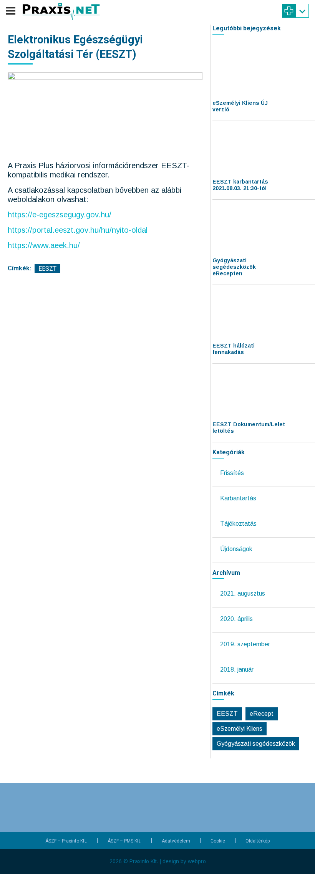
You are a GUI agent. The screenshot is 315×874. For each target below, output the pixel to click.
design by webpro (184, 861)
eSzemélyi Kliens (239, 728)
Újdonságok (236, 549)
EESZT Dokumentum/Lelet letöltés (248, 427)
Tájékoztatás (238, 523)
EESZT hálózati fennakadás (233, 349)
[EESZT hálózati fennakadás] (241, 314)
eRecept (262, 713)
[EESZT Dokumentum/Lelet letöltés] (241, 392)
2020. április (236, 619)
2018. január (237, 669)
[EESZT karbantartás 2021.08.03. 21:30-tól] (241, 150)
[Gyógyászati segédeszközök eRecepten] (241, 228)
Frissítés (232, 473)
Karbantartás (238, 498)
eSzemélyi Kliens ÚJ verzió (240, 106)
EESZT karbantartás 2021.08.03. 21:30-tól (240, 185)
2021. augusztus (242, 593)
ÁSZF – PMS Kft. (124, 841)
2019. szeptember (245, 644)
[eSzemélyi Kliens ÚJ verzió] (241, 71)
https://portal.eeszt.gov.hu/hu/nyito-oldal (78, 230)
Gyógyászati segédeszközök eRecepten (234, 266)
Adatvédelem (176, 841)
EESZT (47, 268)
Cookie (218, 841)
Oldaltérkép (257, 841)
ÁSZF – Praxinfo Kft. (66, 841)
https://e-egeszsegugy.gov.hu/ (59, 214)
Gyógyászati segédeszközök (256, 743)
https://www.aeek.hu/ (44, 245)
